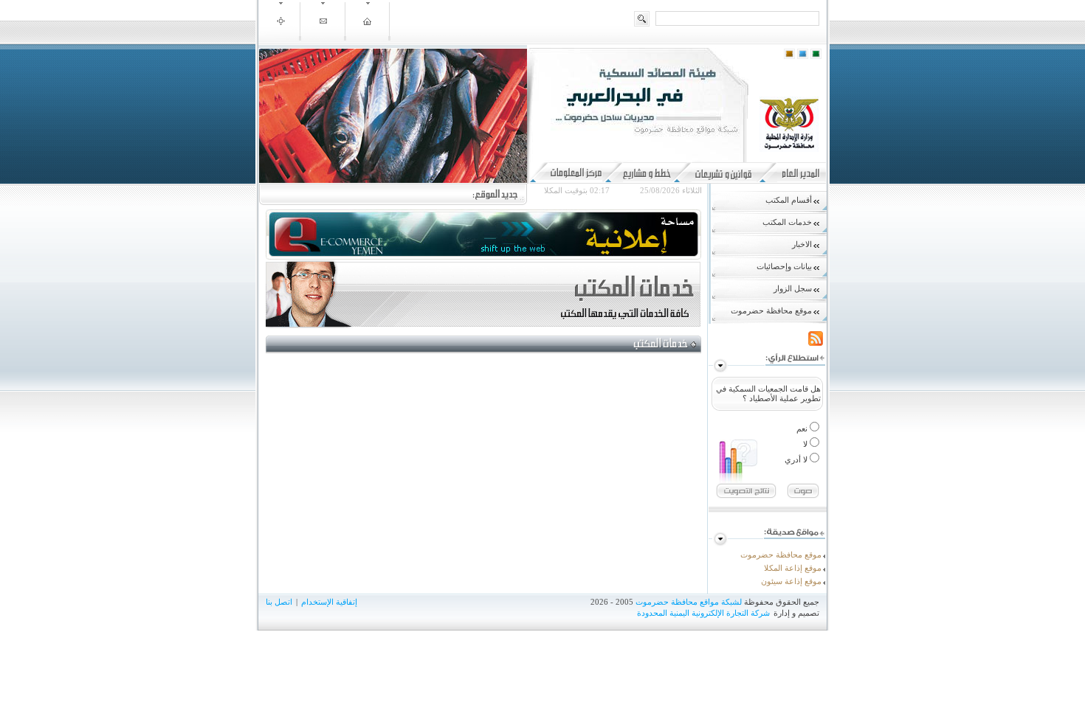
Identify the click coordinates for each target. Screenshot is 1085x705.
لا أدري (797, 459)
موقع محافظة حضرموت (781, 554)
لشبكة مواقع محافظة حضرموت (689, 601)
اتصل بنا (279, 601)
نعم (803, 428)
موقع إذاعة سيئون (791, 581)
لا (806, 444)
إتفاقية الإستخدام (329, 601)
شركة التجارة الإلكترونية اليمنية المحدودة (703, 612)
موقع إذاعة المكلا (793, 567)
